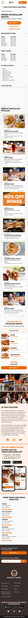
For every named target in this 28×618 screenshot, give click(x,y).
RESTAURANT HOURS (8, 33)
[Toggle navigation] (2, 2)
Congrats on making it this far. (9, 548)
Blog (15, 589)
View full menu (14, 330)
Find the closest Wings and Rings (10, 558)
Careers (16, 586)
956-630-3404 (15, 29)
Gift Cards (17, 583)
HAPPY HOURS (6, 51)
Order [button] (21, 2)
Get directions (14, 26)
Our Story (17, 592)
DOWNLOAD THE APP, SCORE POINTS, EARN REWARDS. (14, 603)
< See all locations (6, 11)
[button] (14, 22)
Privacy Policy (6, 596)
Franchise (5, 589)
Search (18, 8)
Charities (5, 586)
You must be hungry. (6, 549)
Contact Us (5, 583)
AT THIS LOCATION (7, 65)
